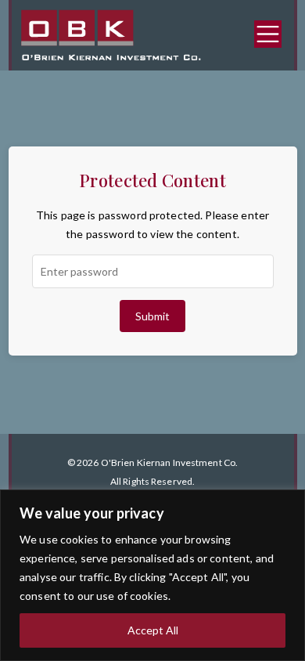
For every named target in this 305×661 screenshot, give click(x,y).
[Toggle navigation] (267, 34)
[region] (152, 575)
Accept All (152, 630)
